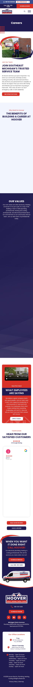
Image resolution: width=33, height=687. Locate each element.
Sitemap (21, 681)
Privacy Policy (13, 681)
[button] (24, 11)
